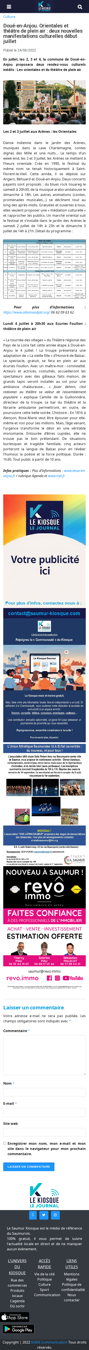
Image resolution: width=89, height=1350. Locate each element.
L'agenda (17, 1301)
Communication (47, 1294)
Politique (44, 1279)
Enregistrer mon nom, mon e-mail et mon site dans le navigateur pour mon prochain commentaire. (47, 1148)
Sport (44, 1289)
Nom (9, 1083)
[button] (33, 1215)
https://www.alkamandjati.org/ (26, 312)
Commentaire (16, 1030)
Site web (10, 1123)
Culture (9, 16)
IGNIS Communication (49, 1342)
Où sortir (17, 1306)
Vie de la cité (44, 1274)
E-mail (10, 1103)
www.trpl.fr (56, 475)
